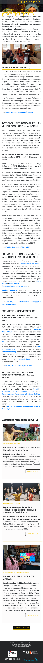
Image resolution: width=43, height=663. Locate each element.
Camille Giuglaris (9, 290)
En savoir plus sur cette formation (15, 286)
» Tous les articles (21, 628)
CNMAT (35, 389)
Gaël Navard (14, 284)
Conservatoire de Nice (29, 264)
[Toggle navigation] (3, 2)
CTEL (4, 342)
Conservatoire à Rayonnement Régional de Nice (21, 394)
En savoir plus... (33, 471)
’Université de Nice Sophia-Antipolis (18, 391)
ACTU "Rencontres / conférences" (19, 112)
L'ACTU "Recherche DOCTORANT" (19, 366)
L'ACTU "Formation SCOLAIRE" (17, 247)
